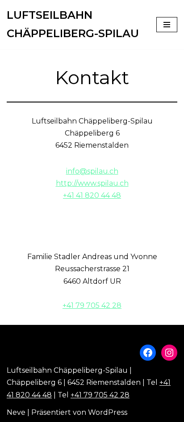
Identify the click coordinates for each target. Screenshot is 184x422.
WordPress (107, 412)
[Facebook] (148, 353)
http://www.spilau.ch (92, 183)
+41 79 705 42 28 (92, 305)
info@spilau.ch (92, 171)
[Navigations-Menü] (166, 24)
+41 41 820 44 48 (92, 195)
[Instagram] (169, 353)
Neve (16, 412)
